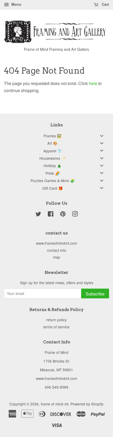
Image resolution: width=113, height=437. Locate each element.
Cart (105, 4)
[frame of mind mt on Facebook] (51, 214)
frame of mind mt (54, 403)
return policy (56, 319)
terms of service (56, 326)
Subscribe (95, 294)
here (93, 83)
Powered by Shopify (87, 403)
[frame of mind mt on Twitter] (38, 214)
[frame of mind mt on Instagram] (75, 214)
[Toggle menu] (101, 135)
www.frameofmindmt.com (56, 243)
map (56, 257)
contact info (56, 250)
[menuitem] (56, 135)
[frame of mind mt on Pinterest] (63, 214)
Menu (15, 4)
